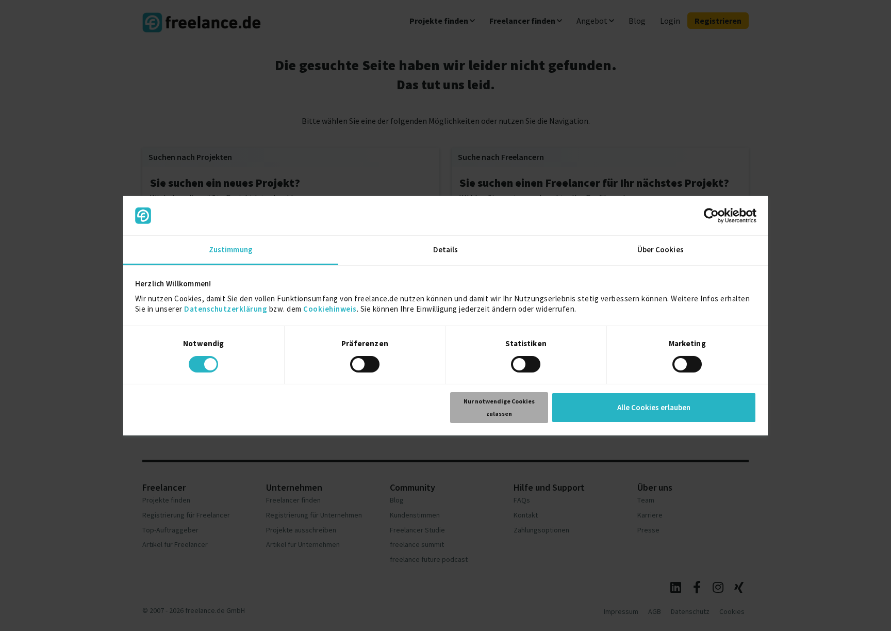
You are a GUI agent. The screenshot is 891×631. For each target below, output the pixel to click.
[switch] (366, 366)
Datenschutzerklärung (225, 309)
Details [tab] (445, 249)
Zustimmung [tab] (231, 249)
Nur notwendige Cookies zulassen (499, 407)
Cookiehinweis (330, 309)
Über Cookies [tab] (660, 249)
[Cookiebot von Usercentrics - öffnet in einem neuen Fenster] (711, 215)
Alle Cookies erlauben (653, 407)
